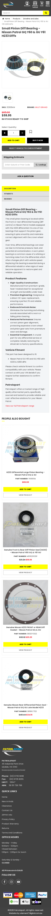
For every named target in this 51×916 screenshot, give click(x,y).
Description (10, 188)
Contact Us (7, 810)
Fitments (8, 194)
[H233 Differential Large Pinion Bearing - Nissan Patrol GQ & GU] (25, 447)
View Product (25, 495)
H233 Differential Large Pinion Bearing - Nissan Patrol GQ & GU (25, 473)
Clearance (7, 806)
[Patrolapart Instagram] (11, 881)
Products (16, 19)
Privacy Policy (8, 819)
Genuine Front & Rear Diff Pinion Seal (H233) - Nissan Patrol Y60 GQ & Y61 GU (25, 551)
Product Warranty (10, 823)
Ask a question (25, 176)
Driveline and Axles (31, 19)
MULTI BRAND (41, 107)
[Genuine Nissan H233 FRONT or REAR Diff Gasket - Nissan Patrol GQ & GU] (25, 602)
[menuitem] (42, 4)
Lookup (42, 164)
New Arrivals (7, 801)
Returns (5, 828)
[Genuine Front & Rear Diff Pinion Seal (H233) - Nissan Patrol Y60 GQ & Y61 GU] (25, 525)
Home (7, 19)
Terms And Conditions (12, 832)
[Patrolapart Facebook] (4, 881)
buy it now (38, 140)
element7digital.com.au (31, 913)
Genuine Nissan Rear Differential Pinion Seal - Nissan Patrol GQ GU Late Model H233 (25, 706)
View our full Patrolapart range (19, 406)
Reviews (8, 199)
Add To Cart (13, 140)
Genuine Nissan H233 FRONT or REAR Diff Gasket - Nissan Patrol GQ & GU (25, 628)
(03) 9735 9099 (17, 776)
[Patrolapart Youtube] (18, 881)
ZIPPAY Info (7, 814)
